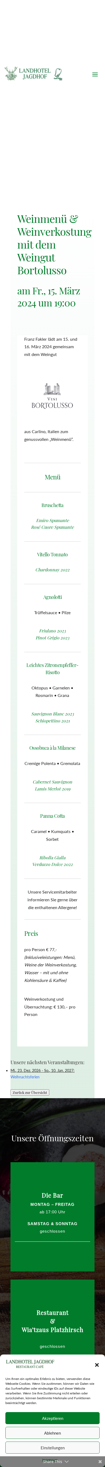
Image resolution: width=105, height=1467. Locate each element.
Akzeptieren (52, 1418)
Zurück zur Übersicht (30, 1092)
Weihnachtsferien (25, 1077)
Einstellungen (53, 1447)
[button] (97, 1365)
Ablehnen (52, 1433)
